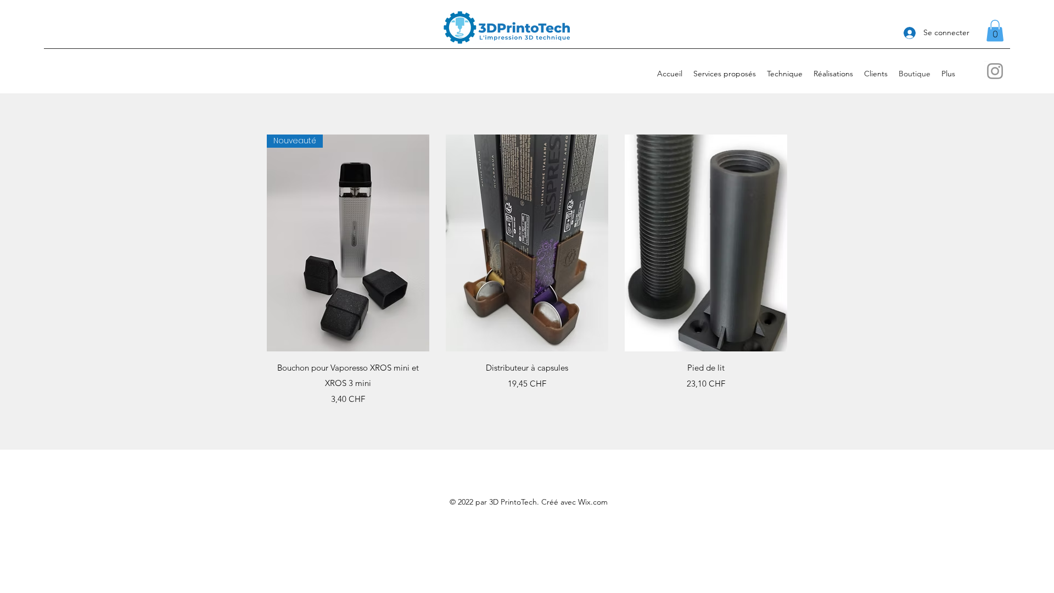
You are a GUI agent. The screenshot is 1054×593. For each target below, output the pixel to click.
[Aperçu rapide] (527, 243)
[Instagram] (995, 71)
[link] (995, 30)
